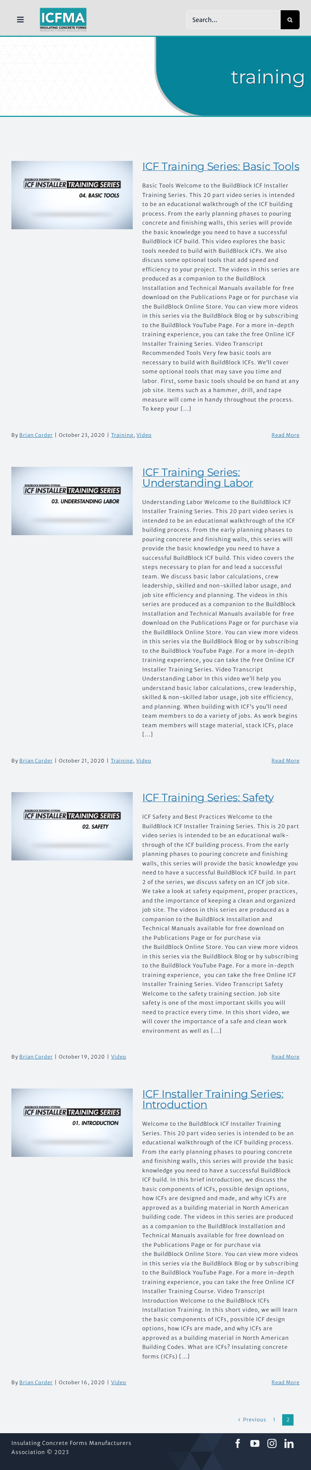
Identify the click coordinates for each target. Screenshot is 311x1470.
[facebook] (238, 1443)
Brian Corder (36, 435)
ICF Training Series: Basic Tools (221, 166)
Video (144, 435)
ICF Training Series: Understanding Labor (197, 477)
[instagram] (272, 1443)
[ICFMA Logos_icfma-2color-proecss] (63, 10)
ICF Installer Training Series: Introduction (212, 1099)
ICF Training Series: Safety (208, 797)
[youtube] (255, 1443)
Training (122, 435)
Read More (286, 435)
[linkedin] (289, 1443)
